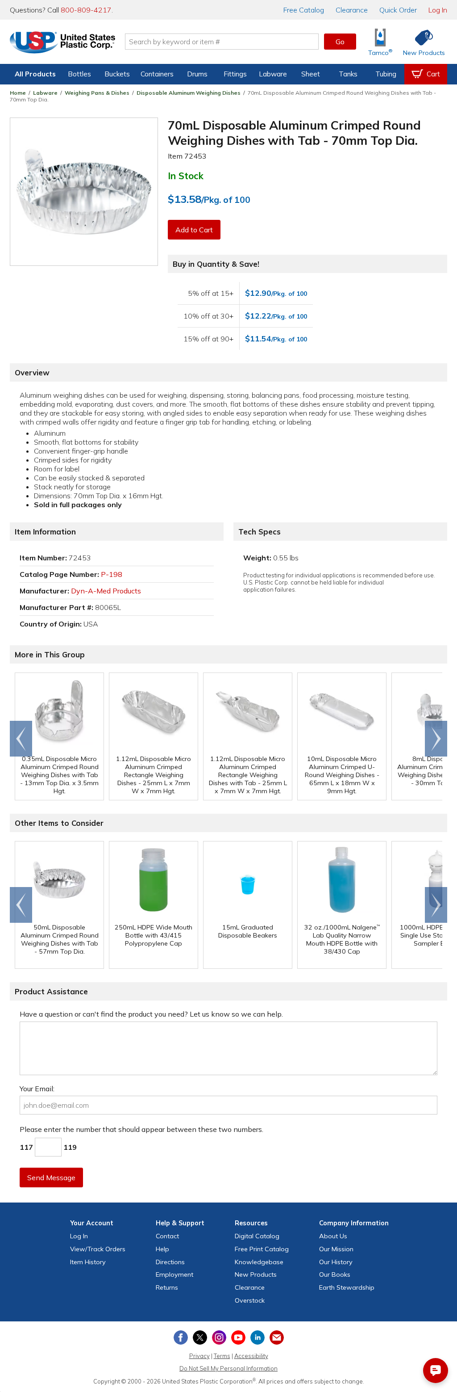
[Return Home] (62, 43)
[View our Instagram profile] (219, 1337)
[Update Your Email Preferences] (277, 1337)
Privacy (199, 1355)
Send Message (51, 1177)
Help (162, 1249)
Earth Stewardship (346, 1287)
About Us (333, 1236)
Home (18, 92)
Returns (167, 1287)
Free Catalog (262, 1249)
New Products (256, 1274)
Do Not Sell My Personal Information (228, 1368)
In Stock (186, 175)
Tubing (385, 74)
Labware (273, 74)
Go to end (21, 739)
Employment (174, 1274)
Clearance (352, 9)
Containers (157, 74)
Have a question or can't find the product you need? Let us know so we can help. (151, 1013)
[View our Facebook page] (181, 1337)
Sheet (310, 74)
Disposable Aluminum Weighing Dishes (189, 92)
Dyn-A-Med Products (106, 590)
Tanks (348, 74)
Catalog (303, 9)
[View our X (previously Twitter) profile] (200, 1337)
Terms (222, 1355)
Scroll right (436, 739)
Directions (170, 1262)
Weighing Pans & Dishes (97, 92)
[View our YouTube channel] (238, 1337)
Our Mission (336, 1249)
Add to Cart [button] (194, 229)
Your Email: (37, 1088)
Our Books (334, 1274)
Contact (167, 1236)
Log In (437, 9)
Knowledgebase (259, 1262)
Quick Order (398, 9)
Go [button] (340, 41)
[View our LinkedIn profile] (257, 1337)
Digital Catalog (257, 1236)
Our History (336, 1262)
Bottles (79, 74)
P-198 (111, 574)
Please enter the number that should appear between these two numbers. (141, 1129)
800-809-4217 (86, 9)
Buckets (117, 74)
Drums (197, 74)
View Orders (97, 1249)
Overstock (250, 1300)
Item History (88, 1262)
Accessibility (251, 1355)
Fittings (235, 74)
